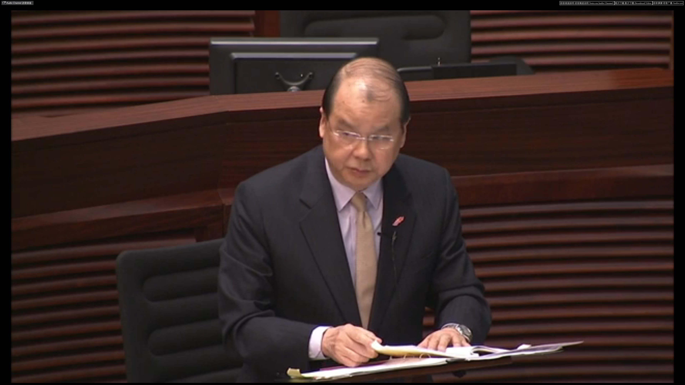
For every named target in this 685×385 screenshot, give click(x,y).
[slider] (331, 380)
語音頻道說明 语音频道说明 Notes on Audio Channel (587, 3)
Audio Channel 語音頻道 (18, 3)
